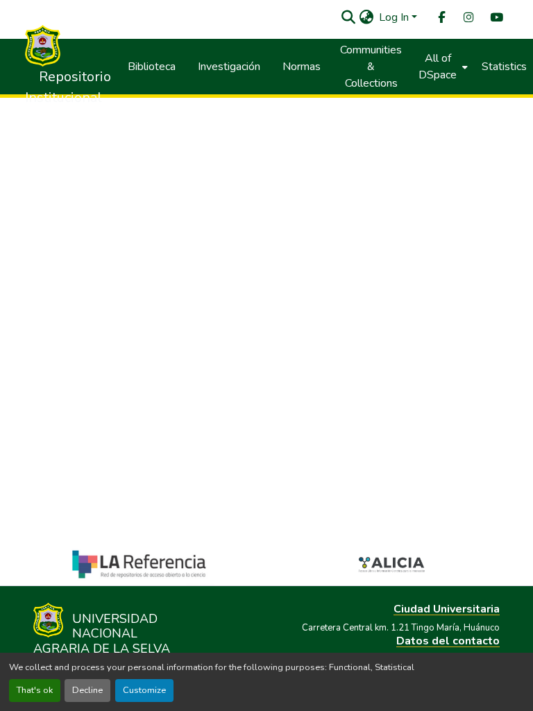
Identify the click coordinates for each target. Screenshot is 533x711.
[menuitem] (441, 18)
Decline (87, 690)
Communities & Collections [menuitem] (371, 66)
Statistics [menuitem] (504, 66)
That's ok (35, 690)
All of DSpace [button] (437, 67)
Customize (144, 690)
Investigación (229, 66)
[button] (348, 17)
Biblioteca (152, 66)
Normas (301, 66)
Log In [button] (395, 17)
